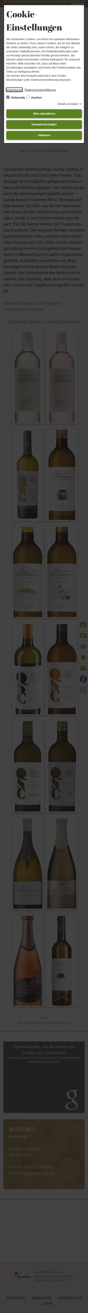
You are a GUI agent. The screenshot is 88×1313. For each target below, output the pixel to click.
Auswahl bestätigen (44, 124)
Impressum (14, 90)
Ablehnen (44, 135)
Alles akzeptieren (44, 113)
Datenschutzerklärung (40, 90)
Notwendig (18, 97)
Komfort (36, 97)
